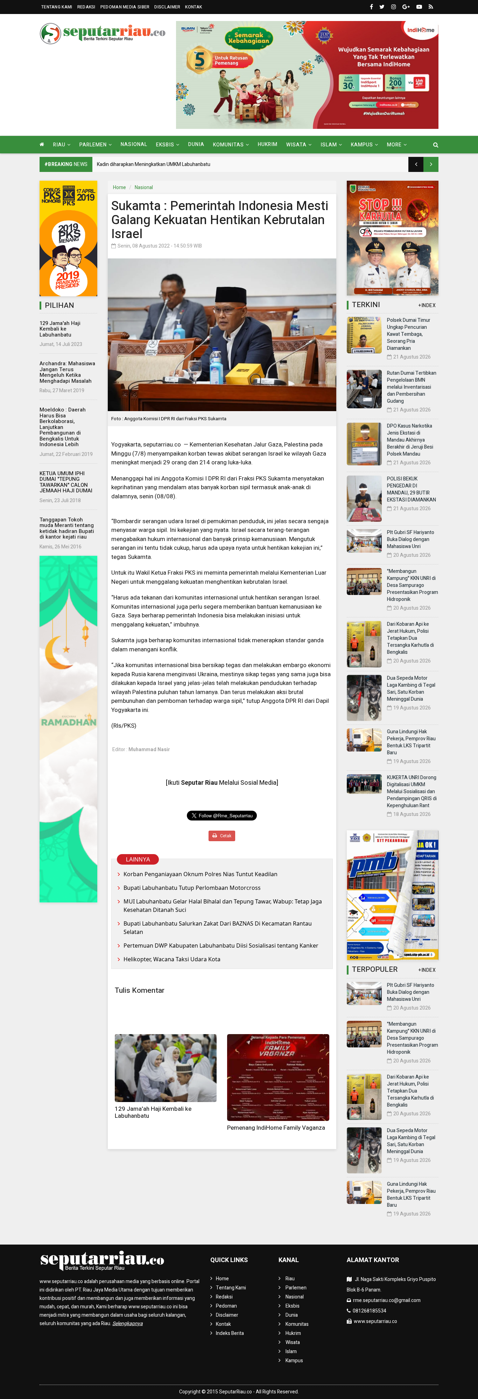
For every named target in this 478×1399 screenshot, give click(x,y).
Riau (290, 1278)
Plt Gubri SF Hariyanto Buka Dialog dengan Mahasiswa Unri (410, 539)
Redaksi (86, 7)
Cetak (225, 836)
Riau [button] (59, 144)
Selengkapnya (127, 1323)
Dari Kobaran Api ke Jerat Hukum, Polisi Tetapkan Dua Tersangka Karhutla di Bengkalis (410, 638)
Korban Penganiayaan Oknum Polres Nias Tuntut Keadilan (200, 874)
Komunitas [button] (228, 144)
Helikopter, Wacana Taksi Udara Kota (172, 959)
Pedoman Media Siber (125, 7)
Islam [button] (329, 144)
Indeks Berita (230, 1333)
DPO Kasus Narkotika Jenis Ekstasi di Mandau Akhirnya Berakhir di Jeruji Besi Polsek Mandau (410, 440)
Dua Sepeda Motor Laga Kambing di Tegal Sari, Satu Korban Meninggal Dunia (411, 688)
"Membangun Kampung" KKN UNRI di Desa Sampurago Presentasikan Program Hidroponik (412, 585)
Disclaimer (167, 7)
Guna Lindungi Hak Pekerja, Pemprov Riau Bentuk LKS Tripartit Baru (411, 742)
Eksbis (293, 1306)
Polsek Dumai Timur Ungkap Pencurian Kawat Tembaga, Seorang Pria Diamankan (408, 334)
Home (119, 187)
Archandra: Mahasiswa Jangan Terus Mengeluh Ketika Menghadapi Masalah (67, 372)
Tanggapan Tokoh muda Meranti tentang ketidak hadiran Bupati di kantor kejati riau (67, 528)
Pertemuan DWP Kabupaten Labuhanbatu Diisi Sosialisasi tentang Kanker (221, 945)
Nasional (134, 144)
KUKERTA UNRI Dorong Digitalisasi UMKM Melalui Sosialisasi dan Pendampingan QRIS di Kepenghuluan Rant (412, 791)
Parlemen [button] (93, 144)
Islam (291, 1351)
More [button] (394, 144)
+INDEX (427, 305)
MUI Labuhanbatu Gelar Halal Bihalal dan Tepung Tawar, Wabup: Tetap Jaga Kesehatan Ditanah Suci (223, 906)
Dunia (196, 144)
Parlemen (296, 1287)
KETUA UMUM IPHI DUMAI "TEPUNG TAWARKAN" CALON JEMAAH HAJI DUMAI (66, 482)
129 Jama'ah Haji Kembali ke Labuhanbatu (60, 329)
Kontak (193, 7)
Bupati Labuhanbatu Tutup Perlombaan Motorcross (193, 888)
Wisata (293, 1342)
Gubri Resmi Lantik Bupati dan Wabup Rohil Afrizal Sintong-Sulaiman (170, 164)
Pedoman (226, 1306)
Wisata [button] (296, 144)
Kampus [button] (362, 144)
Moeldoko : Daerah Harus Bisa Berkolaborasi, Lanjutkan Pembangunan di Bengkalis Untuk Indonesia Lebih (63, 427)
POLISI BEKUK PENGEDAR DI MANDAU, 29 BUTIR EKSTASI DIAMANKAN (411, 489)
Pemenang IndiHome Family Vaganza (276, 1127)
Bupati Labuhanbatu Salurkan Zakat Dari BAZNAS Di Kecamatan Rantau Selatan (218, 928)
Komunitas (297, 1324)
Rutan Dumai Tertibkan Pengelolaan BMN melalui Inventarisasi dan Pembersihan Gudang (411, 387)
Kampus (294, 1360)
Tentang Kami (56, 7)
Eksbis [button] (165, 144)
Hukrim (267, 144)
